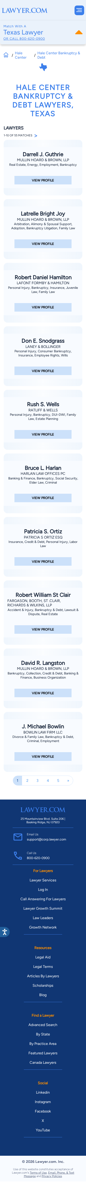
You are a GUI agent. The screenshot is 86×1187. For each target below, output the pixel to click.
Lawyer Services (43, 880)
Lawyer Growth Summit (42, 908)
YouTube (43, 1130)
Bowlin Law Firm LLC (43, 732)
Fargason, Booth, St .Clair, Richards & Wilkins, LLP (34, 603)
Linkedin (43, 1092)
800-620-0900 (32, 39)
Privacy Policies (52, 1176)
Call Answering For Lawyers (43, 899)
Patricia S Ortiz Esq (43, 537)
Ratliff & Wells (43, 410)
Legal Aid (42, 957)
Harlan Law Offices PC (43, 473)
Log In (43, 889)
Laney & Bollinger (43, 346)
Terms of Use (38, 1172)
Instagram (43, 1102)
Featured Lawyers (42, 1053)
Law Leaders (43, 918)
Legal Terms (43, 966)
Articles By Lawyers (43, 976)
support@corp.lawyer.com (46, 839)
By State (43, 1034)
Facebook (43, 1111)
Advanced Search (42, 1025)
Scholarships (43, 985)
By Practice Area (42, 1043)
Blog (43, 995)
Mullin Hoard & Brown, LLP (43, 160)
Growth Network (43, 927)
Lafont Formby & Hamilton (43, 283)
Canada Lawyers (43, 1062)
